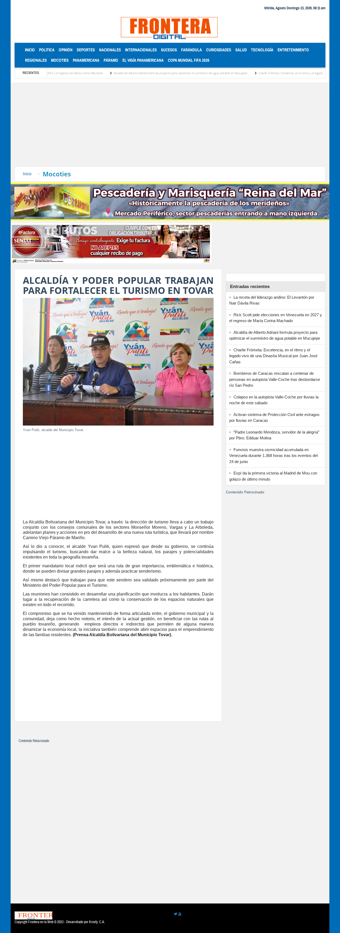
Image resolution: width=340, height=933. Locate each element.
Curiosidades (218, 49)
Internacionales (141, 49)
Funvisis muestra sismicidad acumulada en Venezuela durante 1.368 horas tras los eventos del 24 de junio (273, 455)
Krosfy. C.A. (97, 922)
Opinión (66, 49)
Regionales (36, 60)
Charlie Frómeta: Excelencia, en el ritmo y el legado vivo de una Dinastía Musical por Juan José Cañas (273, 356)
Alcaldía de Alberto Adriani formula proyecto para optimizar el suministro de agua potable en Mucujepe (155, 73)
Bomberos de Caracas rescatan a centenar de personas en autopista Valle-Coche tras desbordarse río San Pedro (274, 379)
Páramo (111, 60)
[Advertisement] (170, 126)
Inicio (31, 49)
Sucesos (169, 49)
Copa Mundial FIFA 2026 (188, 60)
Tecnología (262, 49)
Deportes (86, 49)
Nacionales (110, 49)
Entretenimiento (293, 49)
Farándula (191, 49)
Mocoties (60, 60)
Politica (46, 49)
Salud (241, 49)
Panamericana (86, 60)
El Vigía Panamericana (143, 60)
